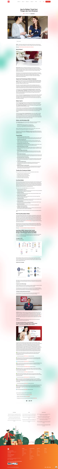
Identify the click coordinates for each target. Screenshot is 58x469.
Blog (37, 452)
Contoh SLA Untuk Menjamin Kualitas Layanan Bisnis (14, 418)
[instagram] (48, 467)
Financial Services (24, 452)
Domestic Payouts (31, 455)
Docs (37, 453)
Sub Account (31, 457)
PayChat (30, 459)
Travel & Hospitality (24, 453)
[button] (19, 2)
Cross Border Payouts (32, 456)
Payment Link (31, 452)
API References (38, 454)
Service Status (38, 455)
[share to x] (28, 400)
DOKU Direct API (26, 361)
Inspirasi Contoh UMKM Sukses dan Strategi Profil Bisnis (14, 415)
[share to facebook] (26, 400)
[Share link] (31, 400)
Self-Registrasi (28, 396)
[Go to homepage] (9, 2)
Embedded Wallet (31, 458)
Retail (22, 455)
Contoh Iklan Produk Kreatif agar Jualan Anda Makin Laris (29, 419)
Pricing (36, 1)
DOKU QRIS (25, 389)
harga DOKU (30, 394)
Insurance (23, 454)
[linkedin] (47, 467)
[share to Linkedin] (29, 400)
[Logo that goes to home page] (8, 449)
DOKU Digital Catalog (27, 366)
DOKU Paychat (26, 383)
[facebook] (45, 467)
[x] (46, 467)
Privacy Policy (45, 452)
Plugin (30, 453)
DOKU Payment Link (26, 377)
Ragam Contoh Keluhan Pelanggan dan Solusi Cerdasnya (29, 415)
